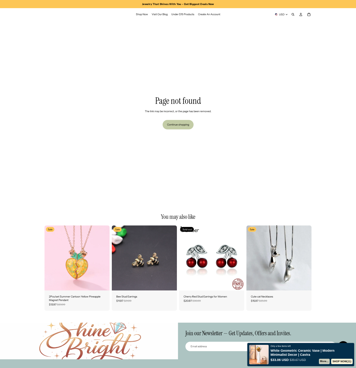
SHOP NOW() (341, 361)
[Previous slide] (50, 258)
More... (324, 361)
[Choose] (171, 284)
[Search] (293, 14)
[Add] (103, 284)
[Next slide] (104, 258)
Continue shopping (178, 124)
